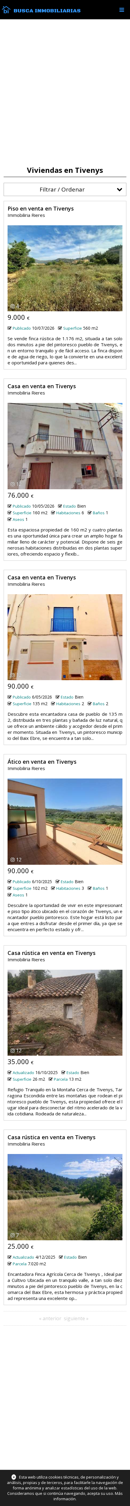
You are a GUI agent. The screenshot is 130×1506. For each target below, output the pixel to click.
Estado (69, 506)
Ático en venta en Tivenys (42, 761)
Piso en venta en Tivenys (41, 208)
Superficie (72, 328)
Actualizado (23, 1072)
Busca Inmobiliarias (47, 11)
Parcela (61, 1079)
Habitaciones (68, 512)
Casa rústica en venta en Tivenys (52, 952)
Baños (99, 512)
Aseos (18, 519)
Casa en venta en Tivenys (42, 386)
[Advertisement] (65, 92)
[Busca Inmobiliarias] (6, 11)
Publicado (22, 328)
